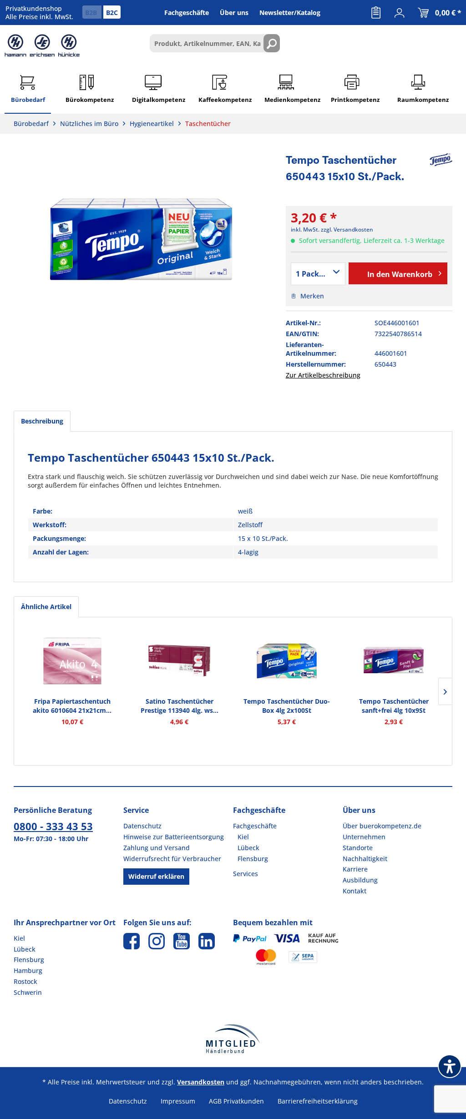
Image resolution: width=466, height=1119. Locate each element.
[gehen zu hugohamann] (206, 941)
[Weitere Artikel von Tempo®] (441, 159)
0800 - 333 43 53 (53, 826)
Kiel (243, 836)
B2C (112, 12)
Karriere (355, 869)
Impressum (178, 1101)
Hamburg (28, 970)
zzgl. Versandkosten (347, 229)
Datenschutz (142, 826)
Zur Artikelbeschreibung (323, 375)
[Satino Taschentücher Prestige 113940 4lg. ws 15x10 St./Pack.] (180, 660)
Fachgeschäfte (255, 826)
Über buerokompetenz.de (382, 826)
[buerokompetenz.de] (42, 45)
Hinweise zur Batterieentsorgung (173, 836)
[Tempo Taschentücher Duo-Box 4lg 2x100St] (287, 660)
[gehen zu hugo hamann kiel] (156, 941)
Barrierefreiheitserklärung (318, 1101)
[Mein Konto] (399, 12)
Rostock (25, 981)
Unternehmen (364, 836)
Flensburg (253, 858)
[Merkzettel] (376, 12)
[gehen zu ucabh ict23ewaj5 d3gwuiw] (181, 941)
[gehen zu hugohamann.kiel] (131, 941)
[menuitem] (376, 12)
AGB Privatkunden (236, 1101)
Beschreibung (42, 421)
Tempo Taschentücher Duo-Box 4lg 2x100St (286, 706)
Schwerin (28, 992)
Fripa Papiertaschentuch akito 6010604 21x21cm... (72, 706)
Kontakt (354, 891)
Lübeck (248, 847)
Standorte (358, 847)
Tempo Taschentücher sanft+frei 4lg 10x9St (394, 706)
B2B (92, 12)
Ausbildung (360, 880)
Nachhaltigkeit (365, 858)
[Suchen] (271, 43)
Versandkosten (200, 1082)
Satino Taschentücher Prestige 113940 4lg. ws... (179, 706)
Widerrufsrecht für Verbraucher (172, 858)
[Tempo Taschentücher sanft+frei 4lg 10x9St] (394, 660)
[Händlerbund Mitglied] (233, 1038)
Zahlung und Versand (156, 847)
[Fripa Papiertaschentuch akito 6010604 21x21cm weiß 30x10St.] (72, 660)
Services (245, 873)
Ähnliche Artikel (46, 606)
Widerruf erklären (156, 876)
